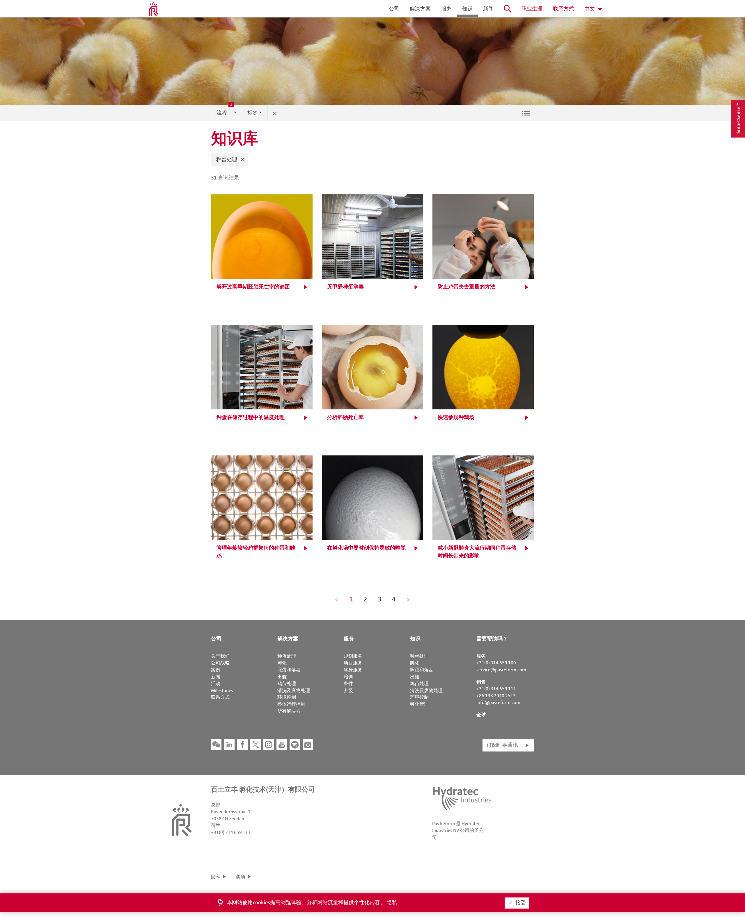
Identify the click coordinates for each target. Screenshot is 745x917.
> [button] (408, 599)
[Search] (507, 8)
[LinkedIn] (229, 744)
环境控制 (286, 697)
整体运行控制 (291, 704)
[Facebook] (242, 744)
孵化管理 (419, 704)
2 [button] (365, 599)
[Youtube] (281, 744)
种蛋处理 (286, 656)
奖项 (240, 877)
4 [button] (394, 599)
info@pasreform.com (498, 702)
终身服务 (353, 670)
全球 (481, 715)
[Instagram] (268, 744)
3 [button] (380, 599)
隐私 (215, 877)
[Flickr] (308, 744)
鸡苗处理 (286, 683)
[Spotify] (295, 744)
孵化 (282, 663)
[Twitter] (255, 744)
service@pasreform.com (501, 670)
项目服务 (353, 663)
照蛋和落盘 (289, 670)
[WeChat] (216, 744)
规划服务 (353, 656)
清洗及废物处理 (293, 690)
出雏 (282, 677)
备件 (348, 683)
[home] (153, 8)
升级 (348, 690)
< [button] (337, 599)
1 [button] (351, 599)
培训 (348, 677)
